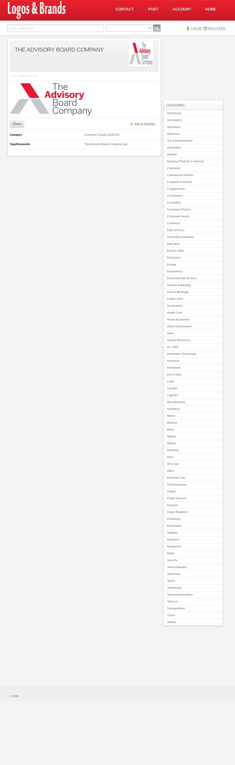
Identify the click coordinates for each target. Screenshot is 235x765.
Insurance (173, 360)
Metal (170, 429)
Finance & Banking (179, 285)
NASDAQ (113, 134)
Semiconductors (177, 567)
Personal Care (176, 477)
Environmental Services (182, 278)
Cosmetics (173, 223)
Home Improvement (179, 326)
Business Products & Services (185, 161)
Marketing (173, 409)
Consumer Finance (179, 209)
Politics (171, 491)
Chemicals (173, 168)
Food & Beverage (178, 292)
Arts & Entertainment (180, 140)
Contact (125, 9)
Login (196, 28)
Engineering (174, 271)
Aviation (172, 154)
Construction (175, 195)
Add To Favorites (144, 123)
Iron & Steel (174, 374)
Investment (174, 367)
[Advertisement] (193, 66)
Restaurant (174, 546)
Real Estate (174, 525)
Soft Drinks (174, 574)
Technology (174, 587)
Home (210, 9)
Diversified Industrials (180, 237)
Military (171, 436)
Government (174, 305)
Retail (170, 553)
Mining (171, 443)
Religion (172, 532)
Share (17, 124)
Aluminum (173, 133)
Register (216, 28)
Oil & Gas (173, 464)
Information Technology (181, 354)
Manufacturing (176, 402)
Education (173, 244)
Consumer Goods (95, 134)
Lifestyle (172, 388)
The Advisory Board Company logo (106, 144)
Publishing (173, 519)
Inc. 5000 (173, 347)
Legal (170, 381)
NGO (170, 457)
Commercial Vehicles (180, 175)
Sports (171, 581)
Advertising (174, 113)
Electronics (174, 257)
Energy (171, 264)
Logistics (172, 395)
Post (153, 9)
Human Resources (178, 340)
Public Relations (177, 512)
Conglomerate (176, 189)
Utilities (171, 622)
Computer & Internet (179, 182)
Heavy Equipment (178, 319)
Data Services (176, 230)
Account (182, 9)
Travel (171, 615)
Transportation (176, 608)
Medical (172, 422)
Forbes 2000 (175, 299)
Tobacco (172, 601)
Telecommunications (180, 594)
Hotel (170, 333)
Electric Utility (175, 250)
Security (172, 560)
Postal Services (176, 498)
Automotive (174, 147)
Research (173, 539)
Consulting (174, 202)
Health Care (174, 312)
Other (170, 470)
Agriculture (174, 127)
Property (172, 505)
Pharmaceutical (177, 484)
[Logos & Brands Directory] (53, 18)
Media (171, 415)
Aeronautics (174, 120)
